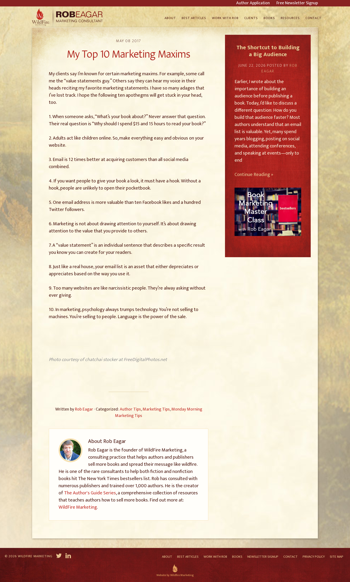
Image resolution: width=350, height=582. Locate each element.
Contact (290, 556)
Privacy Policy (314, 556)
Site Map (336, 556)
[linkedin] (68, 556)
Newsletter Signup (262, 556)
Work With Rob (215, 556)
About (167, 556)
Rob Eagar (68, 16)
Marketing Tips (156, 409)
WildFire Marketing (78, 507)
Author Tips (130, 409)
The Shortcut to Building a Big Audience (268, 51)
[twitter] (59, 556)
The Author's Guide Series (90, 493)
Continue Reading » (254, 175)
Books (237, 556)
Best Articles (188, 556)
